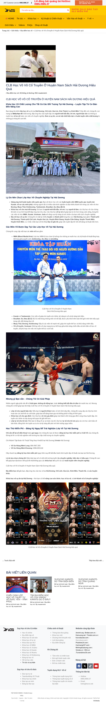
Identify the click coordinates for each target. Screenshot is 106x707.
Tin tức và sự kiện (28, 662)
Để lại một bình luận (12, 604)
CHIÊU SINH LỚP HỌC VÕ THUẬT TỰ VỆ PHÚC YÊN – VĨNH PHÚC (16, 598)
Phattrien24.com (82, 643)
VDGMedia (96, 701)
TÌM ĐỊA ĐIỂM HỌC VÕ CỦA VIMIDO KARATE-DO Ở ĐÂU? (40, 597)
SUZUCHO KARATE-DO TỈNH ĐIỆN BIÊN (64, 580)
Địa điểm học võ (13, 93)
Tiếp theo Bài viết (96, 560)
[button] (88, 2)
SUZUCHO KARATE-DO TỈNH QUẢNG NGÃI (88, 581)
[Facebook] (31, 3)
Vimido (57, 440)
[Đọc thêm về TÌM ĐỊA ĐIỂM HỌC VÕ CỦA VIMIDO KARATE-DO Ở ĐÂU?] (41, 584)
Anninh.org (80, 633)
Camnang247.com (82, 645)
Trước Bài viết (8, 560)
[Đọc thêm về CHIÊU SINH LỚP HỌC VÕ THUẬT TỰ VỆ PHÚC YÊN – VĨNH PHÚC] (17, 584)
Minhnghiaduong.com (84, 648)
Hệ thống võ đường (27, 93)
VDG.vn (87, 650)
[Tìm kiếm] (68, 10)
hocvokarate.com (82, 638)
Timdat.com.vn (92, 635)
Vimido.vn (79, 650)
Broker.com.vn (90, 633)
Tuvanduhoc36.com (83, 653)
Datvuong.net (81, 635)
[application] (24, 18)
